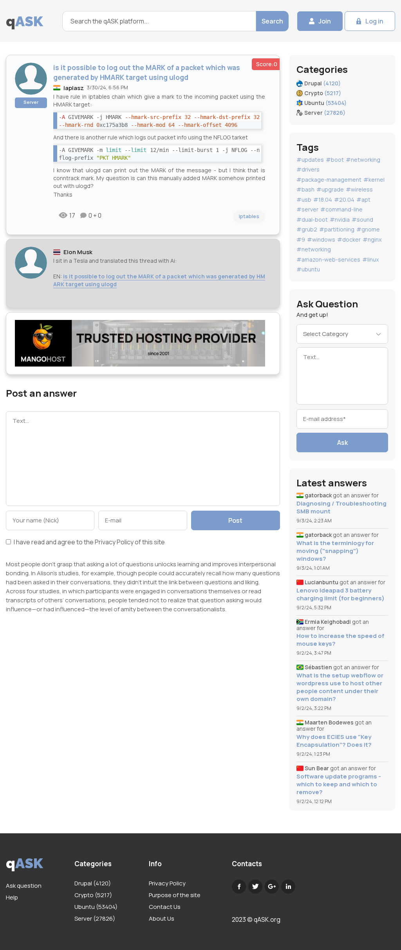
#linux (370, 259)
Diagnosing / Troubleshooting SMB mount (341, 507)
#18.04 (322, 199)
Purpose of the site (174, 895)
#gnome (368, 229)
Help (12, 897)
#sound (362, 219)
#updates (310, 159)
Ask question (24, 885)
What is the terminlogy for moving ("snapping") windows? (335, 551)
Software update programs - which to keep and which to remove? (338, 784)
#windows (321, 239)
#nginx (372, 239)
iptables (249, 216)
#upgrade (330, 189)
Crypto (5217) (93, 895)
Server (30, 102)
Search (272, 21)
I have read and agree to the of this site (89, 542)
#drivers (308, 169)
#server (307, 209)
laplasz (73, 88)
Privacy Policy (114, 542)
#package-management (328, 179)
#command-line (341, 209)
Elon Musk (77, 252)
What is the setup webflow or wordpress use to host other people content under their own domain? (339, 687)
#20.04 (344, 199)
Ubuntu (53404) (95, 907)
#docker (349, 239)
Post (235, 520)
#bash (305, 189)
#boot (335, 159)
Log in (374, 21)
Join (324, 21)
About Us (161, 918)
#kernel (374, 179)
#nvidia (340, 219)
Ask (342, 442)
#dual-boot (312, 219)
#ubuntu (308, 269)
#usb (303, 199)
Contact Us (165, 907)
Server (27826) (94, 918)
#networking (363, 159)
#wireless (359, 189)
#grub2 (306, 229)
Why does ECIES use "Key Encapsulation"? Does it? (334, 741)
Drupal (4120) (92, 883)
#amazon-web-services (328, 259)
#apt (363, 199)
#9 (300, 239)
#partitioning (336, 229)
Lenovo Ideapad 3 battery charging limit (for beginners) (340, 594)
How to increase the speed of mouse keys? (340, 640)
